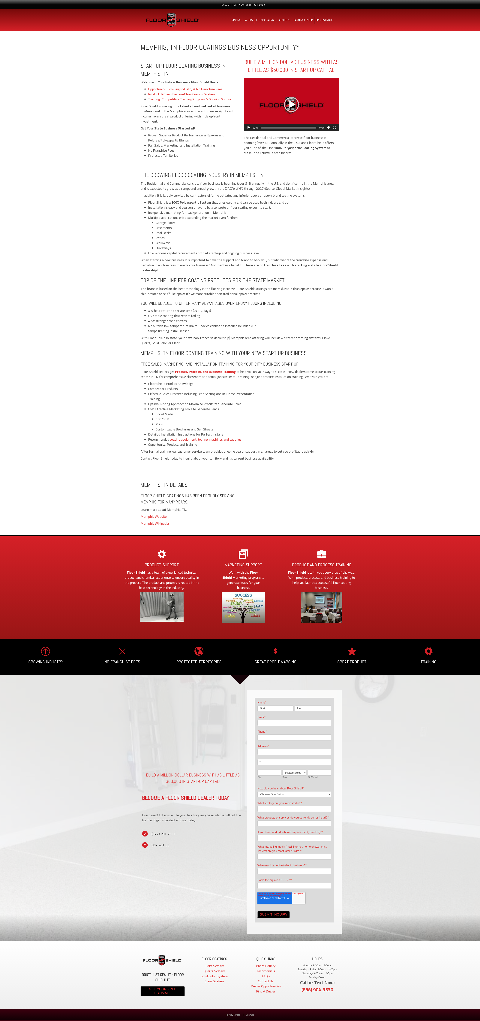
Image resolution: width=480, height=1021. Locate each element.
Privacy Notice (233, 1014)
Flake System (214, 965)
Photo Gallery (266, 965)
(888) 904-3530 (317, 989)
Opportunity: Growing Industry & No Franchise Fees (185, 89)
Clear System (214, 981)
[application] (291, 105)
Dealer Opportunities (266, 986)
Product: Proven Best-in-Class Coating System (181, 94)
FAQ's (266, 976)
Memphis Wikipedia (155, 523)
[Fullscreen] (334, 127)
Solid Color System (214, 976)
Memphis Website (154, 516)
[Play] (291, 104)
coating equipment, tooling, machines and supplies (205, 439)
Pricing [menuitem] (236, 20)
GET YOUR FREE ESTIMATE (162, 991)
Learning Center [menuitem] (303, 20)
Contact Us (266, 981)
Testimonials (266, 971)
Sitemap (250, 1014)
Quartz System (214, 971)
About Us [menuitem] (284, 20)
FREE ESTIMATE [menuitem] (324, 20)
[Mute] (328, 127)
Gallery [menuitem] (248, 20)
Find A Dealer (265, 991)
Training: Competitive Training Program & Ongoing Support (190, 99)
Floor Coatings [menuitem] (265, 20)
